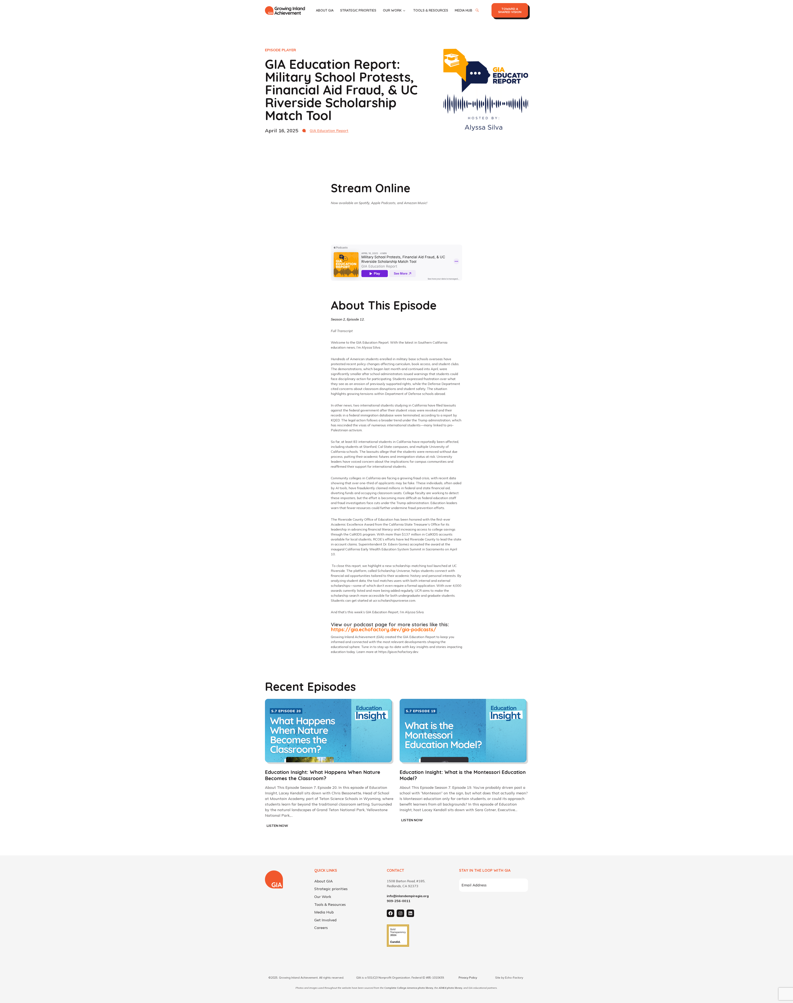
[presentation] (328, 730)
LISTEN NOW (278, 826)
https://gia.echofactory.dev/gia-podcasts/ (383, 629)
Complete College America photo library (408, 987)
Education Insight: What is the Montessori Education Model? (463, 775)
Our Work (392, 10)
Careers (321, 928)
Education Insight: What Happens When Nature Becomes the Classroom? (322, 775)
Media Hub (463, 10)
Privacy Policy (468, 977)
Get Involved (325, 920)
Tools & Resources (430, 10)
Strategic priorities (358, 10)
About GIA (325, 10)
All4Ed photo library (450, 987)
